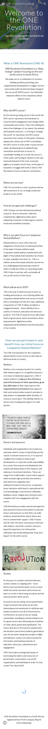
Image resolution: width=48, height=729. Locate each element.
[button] (3, 3)
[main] (24, 19)
